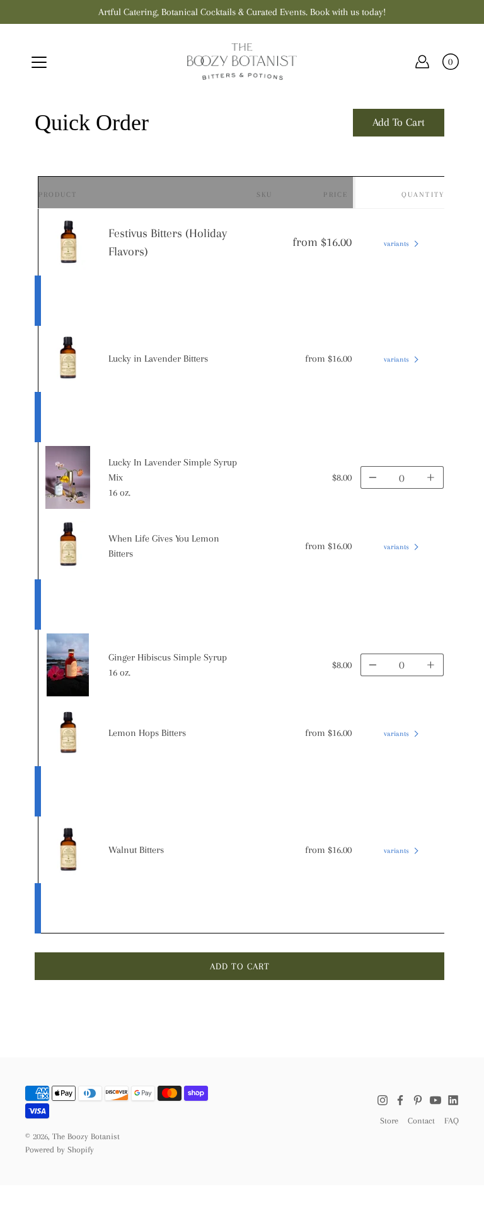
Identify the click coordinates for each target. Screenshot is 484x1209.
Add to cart (240, 966)
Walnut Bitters (136, 849)
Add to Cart (398, 122)
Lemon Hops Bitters (147, 732)
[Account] (422, 62)
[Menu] (39, 62)
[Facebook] (400, 1100)
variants (396, 244)
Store (389, 1120)
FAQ (451, 1120)
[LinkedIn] (453, 1100)
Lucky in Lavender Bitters (158, 358)
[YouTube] (435, 1100)
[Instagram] (382, 1100)
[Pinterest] (418, 1100)
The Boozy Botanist (86, 1136)
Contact (421, 1120)
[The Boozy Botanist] (242, 61)
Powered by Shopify (59, 1149)
